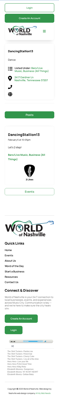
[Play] (13, 341)
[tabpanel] (29, 154)
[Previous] (11, 341)
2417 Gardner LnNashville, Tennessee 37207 (31, 79)
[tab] (29, 115)
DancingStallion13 (24, 134)
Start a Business (14, 271)
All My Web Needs (43, 393)
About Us (10, 260)
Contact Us (11, 282)
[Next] (15, 341)
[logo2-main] (22, 27)
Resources (11, 277)
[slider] (45, 341)
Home (8, 250)
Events (9, 255)
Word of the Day (14, 266)
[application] (29, 341)
